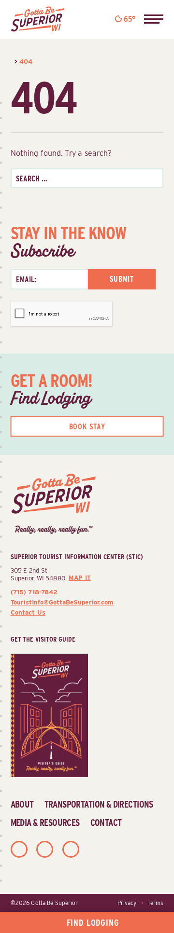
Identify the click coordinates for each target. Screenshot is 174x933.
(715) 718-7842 (34, 592)
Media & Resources (45, 822)
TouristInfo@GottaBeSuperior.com (62, 602)
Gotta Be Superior (54, 903)
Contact (106, 822)
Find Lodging (93, 923)
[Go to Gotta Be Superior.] (12, 61)
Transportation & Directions (98, 804)
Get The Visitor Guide (43, 639)
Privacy (126, 903)
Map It (80, 577)
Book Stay (87, 426)
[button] (153, 19)
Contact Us (28, 612)
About (22, 804)
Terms (155, 903)
